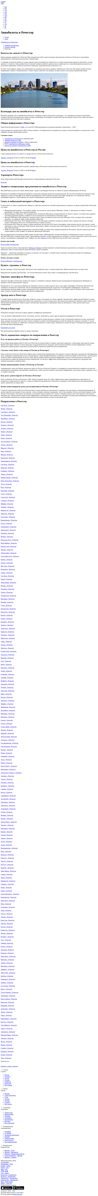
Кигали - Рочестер (7, 697)
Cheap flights (5, 1162)
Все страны (8, 1085)
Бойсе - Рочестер (6, 694)
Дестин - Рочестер (7, 645)
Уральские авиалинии (12, 1135)
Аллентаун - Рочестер (8, 628)
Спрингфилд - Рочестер (8, 527)
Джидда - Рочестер (7, 861)
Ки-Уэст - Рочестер (7, 864)
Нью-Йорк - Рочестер (8, 418)
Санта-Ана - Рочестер (8, 497)
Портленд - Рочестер (7, 668)
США (22, 127)
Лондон (7, 1100)
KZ (6, 7)
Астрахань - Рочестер (8, 907)
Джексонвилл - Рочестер (9, 461)
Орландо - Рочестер (7, 425)
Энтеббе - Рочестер (7, 677)
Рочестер (4, 182)
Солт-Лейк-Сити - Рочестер (10, 556)
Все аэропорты (9, 1123)
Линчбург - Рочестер (7, 700)
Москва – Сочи (10, 1150)
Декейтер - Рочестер (7, 533)
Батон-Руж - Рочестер (8, 900)
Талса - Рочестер (6, 759)
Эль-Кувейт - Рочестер (8, 799)
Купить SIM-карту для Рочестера (11, 261)
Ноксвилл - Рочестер (7, 717)
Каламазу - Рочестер (7, 622)
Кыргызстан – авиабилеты (9, 1180)
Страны (5, 1070)
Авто (6, 39)
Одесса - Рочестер (6, 914)
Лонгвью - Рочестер (7, 950)
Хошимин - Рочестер (7, 756)
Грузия (7, 1078)
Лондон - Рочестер (7, 923)
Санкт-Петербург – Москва (13, 1155)
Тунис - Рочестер (6, 605)
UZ (6, 10)
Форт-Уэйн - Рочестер (8, 973)
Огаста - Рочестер (6, 723)
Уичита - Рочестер (7, 592)
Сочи (6, 1097)
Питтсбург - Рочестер (8, 612)
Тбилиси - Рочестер (7, 1038)
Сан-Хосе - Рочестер (7, 464)
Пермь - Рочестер (6, 753)
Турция (7, 1080)
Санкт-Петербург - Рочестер (10, 894)
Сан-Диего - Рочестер (8, 412)
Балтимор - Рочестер (7, 491)
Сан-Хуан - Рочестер (7, 405)
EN (6, 14)
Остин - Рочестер (6, 523)
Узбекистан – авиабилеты (9, 1178)
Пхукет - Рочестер (7, 946)
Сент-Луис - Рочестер (8, 517)
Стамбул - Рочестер (7, 1048)
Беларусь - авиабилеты (8, 1176)
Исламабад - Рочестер (8, 710)
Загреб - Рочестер (6, 1055)
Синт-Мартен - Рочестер (9, 1025)
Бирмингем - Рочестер (8, 881)
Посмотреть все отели (8, 328)
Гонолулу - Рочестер (7, 858)
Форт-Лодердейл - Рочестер (10, 481)
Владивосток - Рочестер (8, 897)
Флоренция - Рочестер (8, 707)
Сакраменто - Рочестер (8, 795)
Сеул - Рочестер (6, 940)
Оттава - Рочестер (6, 812)
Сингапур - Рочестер (7, 654)
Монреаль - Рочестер (7, 714)
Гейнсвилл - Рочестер (8, 979)
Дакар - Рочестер (6, 1015)
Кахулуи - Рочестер (7, 1022)
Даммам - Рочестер (7, 943)
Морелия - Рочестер (7, 468)
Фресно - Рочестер (7, 933)
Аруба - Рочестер (6, 841)
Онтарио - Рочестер (7, 782)
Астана (7, 1099)
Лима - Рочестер (6, 910)
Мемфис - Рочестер (7, 704)
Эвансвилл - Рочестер (8, 1032)
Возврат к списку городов (9, 1066)
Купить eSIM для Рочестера (10, 244)
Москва (7, 1094)
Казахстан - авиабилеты (8, 1175)
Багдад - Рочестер (6, 989)
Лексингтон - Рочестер (8, 530)
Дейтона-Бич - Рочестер (8, 553)
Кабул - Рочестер (6, 664)
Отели (7, 37)
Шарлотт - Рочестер (7, 448)
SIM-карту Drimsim (35, 248)
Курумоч (7, 1121)
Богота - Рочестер (6, 792)
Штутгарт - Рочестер (7, 566)
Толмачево (8, 1118)
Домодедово (9, 1112)
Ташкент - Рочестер (7, 507)
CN (6, 24)
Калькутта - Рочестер (8, 930)
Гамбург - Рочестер (7, 982)
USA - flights (5, 1173)
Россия (7, 1075)
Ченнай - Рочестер (7, 730)
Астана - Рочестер (7, 170)
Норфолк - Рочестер (7, 681)
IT (5, 22)
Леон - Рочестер (6, 1058)
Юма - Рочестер (6, 904)
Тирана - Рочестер (7, 874)
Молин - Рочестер (6, 559)
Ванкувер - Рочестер (7, 1002)
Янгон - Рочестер (6, 1041)
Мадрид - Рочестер (7, 818)
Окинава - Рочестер (7, 1051)
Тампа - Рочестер (6, 435)
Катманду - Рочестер (7, 786)
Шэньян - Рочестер (7, 815)
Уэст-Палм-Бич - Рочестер (9, 415)
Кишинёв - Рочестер (7, 1005)
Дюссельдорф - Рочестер (9, 736)
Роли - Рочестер (6, 487)
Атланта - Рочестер (7, 428)
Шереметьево (9, 1114)
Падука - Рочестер (7, 927)
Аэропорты (7, 1107)
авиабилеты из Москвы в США (19, 144)
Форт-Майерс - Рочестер (9, 543)
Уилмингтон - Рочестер (8, 595)
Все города (8, 1104)
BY (6, 8)
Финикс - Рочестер (7, 550)
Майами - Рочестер (7, 504)
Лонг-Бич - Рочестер (7, 691)
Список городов (10, 47)
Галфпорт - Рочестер (7, 471)
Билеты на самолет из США (14, 142)
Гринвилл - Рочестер (7, 589)
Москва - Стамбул (10, 1157)
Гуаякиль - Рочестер (7, 884)
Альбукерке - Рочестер (8, 809)
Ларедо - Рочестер (7, 1028)
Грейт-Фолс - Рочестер (8, 956)
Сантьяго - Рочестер (7, 776)
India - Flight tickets (7, 1182)
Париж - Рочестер (6, 409)
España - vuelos (5, 1166)
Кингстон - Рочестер (7, 920)
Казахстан (8, 1083)
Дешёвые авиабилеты (12, 45)
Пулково (7, 1116)
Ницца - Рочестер (6, 1045)
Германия (8, 1082)
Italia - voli (4, 1169)
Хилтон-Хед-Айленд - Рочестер (11, 773)
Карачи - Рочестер (7, 832)
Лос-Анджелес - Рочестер (9, 441)
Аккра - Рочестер (6, 845)
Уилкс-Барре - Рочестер (8, 582)
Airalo (43, 238)
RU (2, 3)
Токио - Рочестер (6, 877)
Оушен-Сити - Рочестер (8, 651)
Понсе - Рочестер (6, 438)
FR (6, 21)
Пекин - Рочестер (6, 579)
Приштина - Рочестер (8, 569)
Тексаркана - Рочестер (8, 996)
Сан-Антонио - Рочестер (9, 746)
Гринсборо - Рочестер (8, 802)
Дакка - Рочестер (6, 641)
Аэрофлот (8, 1131)
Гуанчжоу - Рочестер (7, 635)
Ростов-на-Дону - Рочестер (9, 540)
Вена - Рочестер (6, 851)
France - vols (5, 1167)
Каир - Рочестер (6, 451)
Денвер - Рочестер (7, 474)
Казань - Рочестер (6, 618)
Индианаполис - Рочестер (9, 848)
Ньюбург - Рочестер (7, 868)
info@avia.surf (17, 1194)
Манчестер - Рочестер (8, 638)
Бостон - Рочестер (6, 422)
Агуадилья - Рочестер (8, 986)
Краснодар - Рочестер (8, 458)
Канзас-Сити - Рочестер (8, 546)
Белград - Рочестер (7, 750)
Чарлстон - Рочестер (7, 513)
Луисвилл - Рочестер (7, 740)
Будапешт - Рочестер (7, 674)
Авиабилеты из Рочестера (9, 42)
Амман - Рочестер (6, 838)
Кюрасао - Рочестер (7, 953)
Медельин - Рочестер (7, 966)
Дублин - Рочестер (7, 917)
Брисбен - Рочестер (7, 976)
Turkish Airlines (9, 1138)
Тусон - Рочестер (6, 484)
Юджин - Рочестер (7, 586)
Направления (7, 1145)
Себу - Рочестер (6, 661)
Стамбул (7, 1102)
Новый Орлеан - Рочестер (9, 477)
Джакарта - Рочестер (7, 684)
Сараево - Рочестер (7, 789)
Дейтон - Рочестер (7, 963)
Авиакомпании (8, 1126)
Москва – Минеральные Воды (14, 1154)
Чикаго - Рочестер (7, 431)
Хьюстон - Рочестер (7, 648)
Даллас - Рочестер (6, 445)
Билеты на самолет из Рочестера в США (18, 145)
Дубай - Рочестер (6, 671)
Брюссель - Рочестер (7, 632)
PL (5, 28)
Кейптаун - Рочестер (7, 959)
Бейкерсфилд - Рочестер (8, 1018)
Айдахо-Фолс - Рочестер (9, 822)
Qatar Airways (9, 1140)
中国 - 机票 (4, 1171)
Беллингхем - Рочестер (8, 609)
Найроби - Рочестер (7, 733)
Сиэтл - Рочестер (6, 494)
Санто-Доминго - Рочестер (9, 992)
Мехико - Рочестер (7, 536)
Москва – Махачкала (11, 1152)
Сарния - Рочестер (7, 835)
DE (6, 17)
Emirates (7, 1137)
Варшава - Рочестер (7, 658)
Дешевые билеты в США (13, 140)
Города (5, 1089)
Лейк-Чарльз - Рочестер (8, 871)
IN (5, 26)
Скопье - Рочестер (7, 573)
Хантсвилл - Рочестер (8, 805)
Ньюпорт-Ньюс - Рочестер (9, 1035)
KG (6, 12)
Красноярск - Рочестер (8, 769)
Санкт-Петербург (10, 1095)
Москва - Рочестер (7, 158)
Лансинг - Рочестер (7, 825)
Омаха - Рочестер (6, 891)
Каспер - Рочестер (7, 615)
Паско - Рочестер (6, 887)
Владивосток (9, 1119)
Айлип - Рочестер (6, 1012)
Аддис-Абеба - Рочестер (8, 727)
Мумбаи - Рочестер (7, 602)
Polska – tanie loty (6, 1183)
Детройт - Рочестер (7, 687)
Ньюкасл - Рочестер (7, 855)
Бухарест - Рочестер (7, 937)
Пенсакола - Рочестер (8, 828)
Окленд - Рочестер (7, 563)
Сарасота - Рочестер (7, 500)
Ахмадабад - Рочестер (8, 1009)
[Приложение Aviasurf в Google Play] (18, 1189)
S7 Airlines (8, 1133)
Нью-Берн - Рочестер (7, 599)
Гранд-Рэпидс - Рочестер (9, 766)
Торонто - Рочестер (7, 625)
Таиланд (7, 1076)
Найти (34, 158)
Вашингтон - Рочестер (8, 510)
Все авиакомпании (11, 1142)
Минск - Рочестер (6, 763)
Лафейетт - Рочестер (7, 969)
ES (5, 19)
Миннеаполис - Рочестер (9, 520)
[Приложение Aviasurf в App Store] (7, 1189)
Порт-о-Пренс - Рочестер (9, 999)
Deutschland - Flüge (7, 1164)
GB (6, 15)
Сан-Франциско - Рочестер (9, 743)
